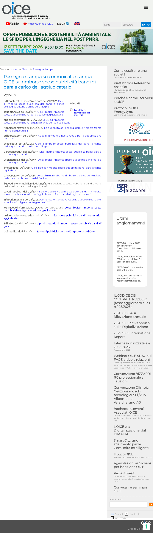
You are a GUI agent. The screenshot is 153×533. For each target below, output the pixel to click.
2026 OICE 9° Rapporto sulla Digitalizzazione (132, 325)
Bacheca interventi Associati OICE (133, 414)
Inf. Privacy (120, 518)
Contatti (119, 514)
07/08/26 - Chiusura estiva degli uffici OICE (130, 266)
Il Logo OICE (133, 455)
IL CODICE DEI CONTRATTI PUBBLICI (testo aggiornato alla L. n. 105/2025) (133, 301)
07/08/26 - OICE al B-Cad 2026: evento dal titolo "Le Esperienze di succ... (129, 256)
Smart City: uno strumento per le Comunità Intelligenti (131, 444)
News (25, 69)
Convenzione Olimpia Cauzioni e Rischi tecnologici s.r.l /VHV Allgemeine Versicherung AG (131, 395)
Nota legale (134, 514)
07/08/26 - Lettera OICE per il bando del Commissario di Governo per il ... (129, 244)
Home (13, 69)
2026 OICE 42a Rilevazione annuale (130, 315)
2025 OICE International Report (133, 335)
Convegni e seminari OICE (130, 489)
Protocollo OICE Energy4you (130, 111)
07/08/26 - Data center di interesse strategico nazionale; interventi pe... (129, 275)
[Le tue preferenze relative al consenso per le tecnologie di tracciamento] (146, 526)
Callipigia (142, 528)
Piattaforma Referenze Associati (132, 87)
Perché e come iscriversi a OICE (133, 100)
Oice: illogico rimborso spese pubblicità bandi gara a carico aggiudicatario (34, 113)
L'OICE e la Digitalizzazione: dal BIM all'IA (130, 430)
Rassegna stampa (43, 69)
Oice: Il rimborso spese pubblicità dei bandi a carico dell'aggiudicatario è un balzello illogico (34, 104)
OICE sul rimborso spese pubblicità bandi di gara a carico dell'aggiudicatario (37, 121)
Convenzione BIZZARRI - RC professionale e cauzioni (133, 377)
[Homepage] (26, 10)
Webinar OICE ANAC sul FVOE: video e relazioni (133, 361)
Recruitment (131, 477)
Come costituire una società (130, 74)
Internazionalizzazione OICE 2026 (132, 346)
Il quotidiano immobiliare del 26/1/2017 (82, 113)
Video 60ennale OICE (40, 23)
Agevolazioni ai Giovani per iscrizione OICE (132, 465)
